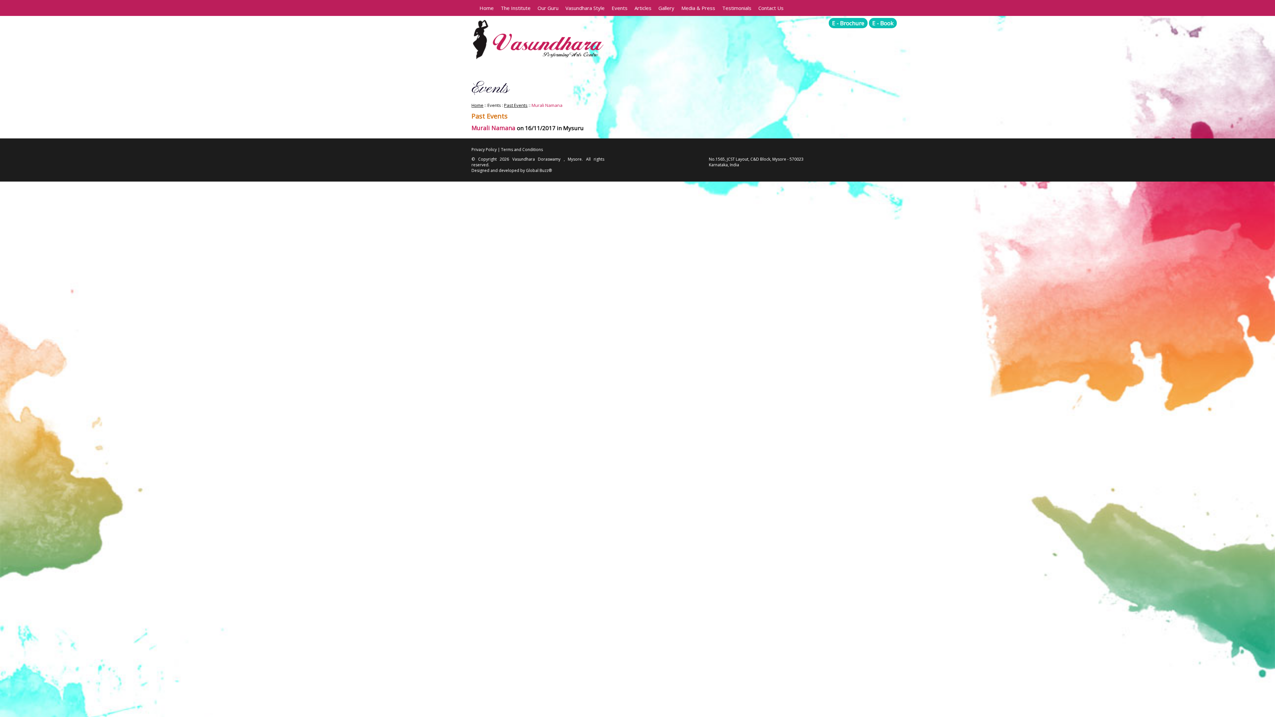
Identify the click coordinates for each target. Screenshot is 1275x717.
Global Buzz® (539, 170)
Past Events (516, 105)
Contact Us (771, 8)
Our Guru (548, 8)
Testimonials (736, 8)
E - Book (882, 23)
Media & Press (698, 8)
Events (620, 8)
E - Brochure (848, 23)
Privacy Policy (484, 149)
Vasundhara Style (585, 8)
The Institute (516, 8)
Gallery (666, 8)
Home (486, 8)
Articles (643, 8)
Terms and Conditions (522, 149)
